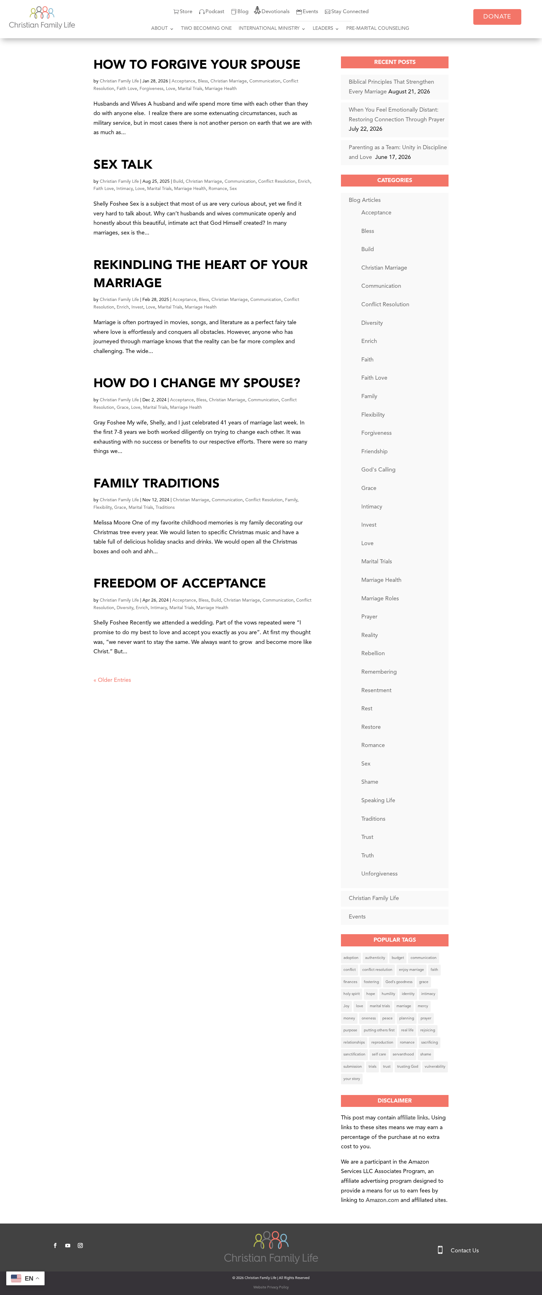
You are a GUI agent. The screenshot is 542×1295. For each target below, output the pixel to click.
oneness (369, 1018)
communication (424, 958)
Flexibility (102, 507)
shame (425, 1054)
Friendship (374, 452)
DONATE (497, 17)
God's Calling (378, 470)
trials (372, 1067)
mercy (423, 1006)
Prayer (369, 617)
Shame (369, 782)
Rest (366, 709)
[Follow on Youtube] (68, 1245)
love (359, 1006)
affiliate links (412, 1118)
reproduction (382, 1043)
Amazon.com (383, 1200)
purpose (350, 1030)
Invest (137, 307)
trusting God (407, 1067)
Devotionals (276, 11)
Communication (264, 81)
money (349, 1018)
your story (351, 1079)
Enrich (304, 181)
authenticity (375, 958)
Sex (233, 189)
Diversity (125, 608)
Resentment (376, 690)
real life (407, 1030)
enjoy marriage (411, 970)
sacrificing (429, 1043)
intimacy (428, 994)
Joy (346, 1006)
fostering (371, 982)
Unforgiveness (379, 874)
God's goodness (398, 982)
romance (407, 1043)
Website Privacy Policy (271, 1287)
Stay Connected (350, 11)
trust (387, 1067)
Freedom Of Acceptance (179, 584)
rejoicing (427, 1030)
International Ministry (269, 28)
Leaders (323, 28)
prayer (426, 1018)
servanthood (403, 1054)
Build (178, 181)
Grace (123, 407)
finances (350, 982)
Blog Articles (365, 200)
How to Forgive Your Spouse (196, 65)
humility (388, 994)
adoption (351, 958)
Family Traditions (156, 484)
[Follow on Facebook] (55, 1245)
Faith (367, 360)
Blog (242, 11)
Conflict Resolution (276, 181)
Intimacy (124, 189)
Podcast (214, 11)
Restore (371, 727)
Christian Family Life (119, 81)
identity (408, 994)
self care (379, 1054)
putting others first (379, 1030)
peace (387, 1018)
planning (406, 1018)
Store (186, 11)
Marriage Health (221, 89)
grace (423, 982)
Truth (367, 856)
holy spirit (351, 994)
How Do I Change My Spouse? (196, 384)
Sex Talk (122, 165)
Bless (203, 81)
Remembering (379, 672)
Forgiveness (151, 89)
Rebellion (373, 653)
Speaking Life (378, 800)
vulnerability (435, 1067)
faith (434, 970)
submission (352, 1067)
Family (291, 500)
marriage (403, 1006)
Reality (369, 635)
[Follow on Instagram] (80, 1245)
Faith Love (127, 89)
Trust (367, 837)
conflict (349, 970)
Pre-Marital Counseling (377, 28)
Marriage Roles (380, 599)
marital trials (380, 1006)
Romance (218, 189)
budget (398, 958)
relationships (354, 1043)
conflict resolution (377, 970)
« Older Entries (112, 680)
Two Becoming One (206, 28)
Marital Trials (190, 89)
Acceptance (183, 81)
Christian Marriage (228, 81)
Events (310, 11)
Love (170, 89)
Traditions (165, 507)
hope (370, 994)
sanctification (354, 1054)
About (159, 28)
